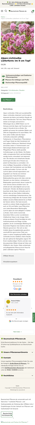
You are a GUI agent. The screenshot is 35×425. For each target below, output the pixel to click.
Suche (17, 386)
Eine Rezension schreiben (18, 294)
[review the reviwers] (7, 307)
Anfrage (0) (34, 317)
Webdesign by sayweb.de (17, 390)
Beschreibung (7, 109)
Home (3, 17)
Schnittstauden (13, 90)
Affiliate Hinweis (8, 256)
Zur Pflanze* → (8, 100)
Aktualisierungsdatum (10, 262)
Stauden (22, 90)
